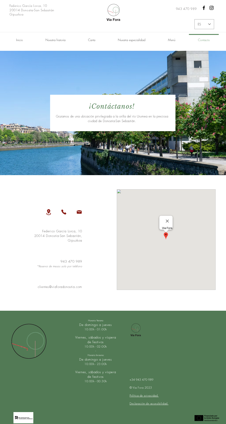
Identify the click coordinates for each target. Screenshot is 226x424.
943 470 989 (71, 261)
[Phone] (64, 212)
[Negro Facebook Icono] (204, 8)
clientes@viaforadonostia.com (60, 287)
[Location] (48, 212)
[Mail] (79, 212)
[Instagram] (211, 8)
